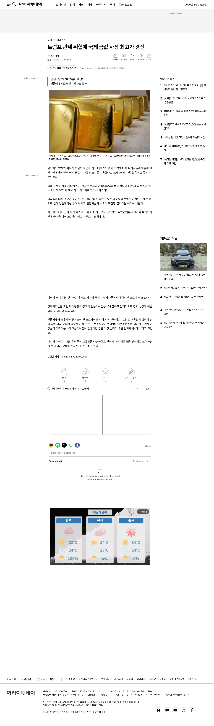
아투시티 (101, 4)
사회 (81, 4)
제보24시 (118, 679)
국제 (112, 4)
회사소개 (11, 679)
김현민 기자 (53, 55)
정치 (72, 4)
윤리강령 (70, 679)
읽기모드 (124, 59)
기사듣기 (141, 59)
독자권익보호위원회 (88, 679)
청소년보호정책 (177, 679)
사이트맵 (192, 679)
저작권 (129, 679)
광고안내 (26, 679)
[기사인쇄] (149, 56)
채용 (52, 679)
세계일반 (61, 40)
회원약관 (141, 679)
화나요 (105, 371)
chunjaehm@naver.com (74, 356)
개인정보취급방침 (157, 679)
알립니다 (105, 679)
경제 (89, 4)
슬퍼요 (85, 371)
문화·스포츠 (125, 4)
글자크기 (132, 59)
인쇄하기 (149, 59)
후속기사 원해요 (131, 371)
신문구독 (40, 679)
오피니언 (61, 4)
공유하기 (115, 59)
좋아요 (64, 371)
